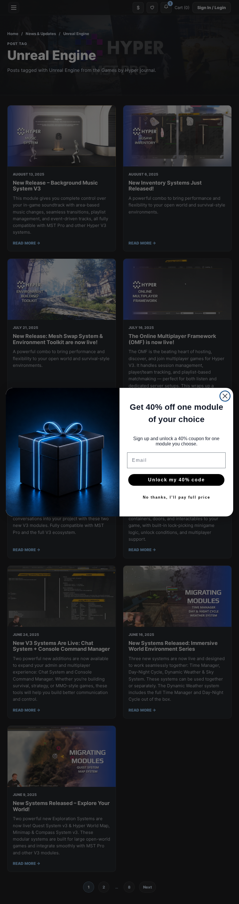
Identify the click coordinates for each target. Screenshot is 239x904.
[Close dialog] (225, 396)
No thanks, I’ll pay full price (176, 497)
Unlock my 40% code (176, 479)
